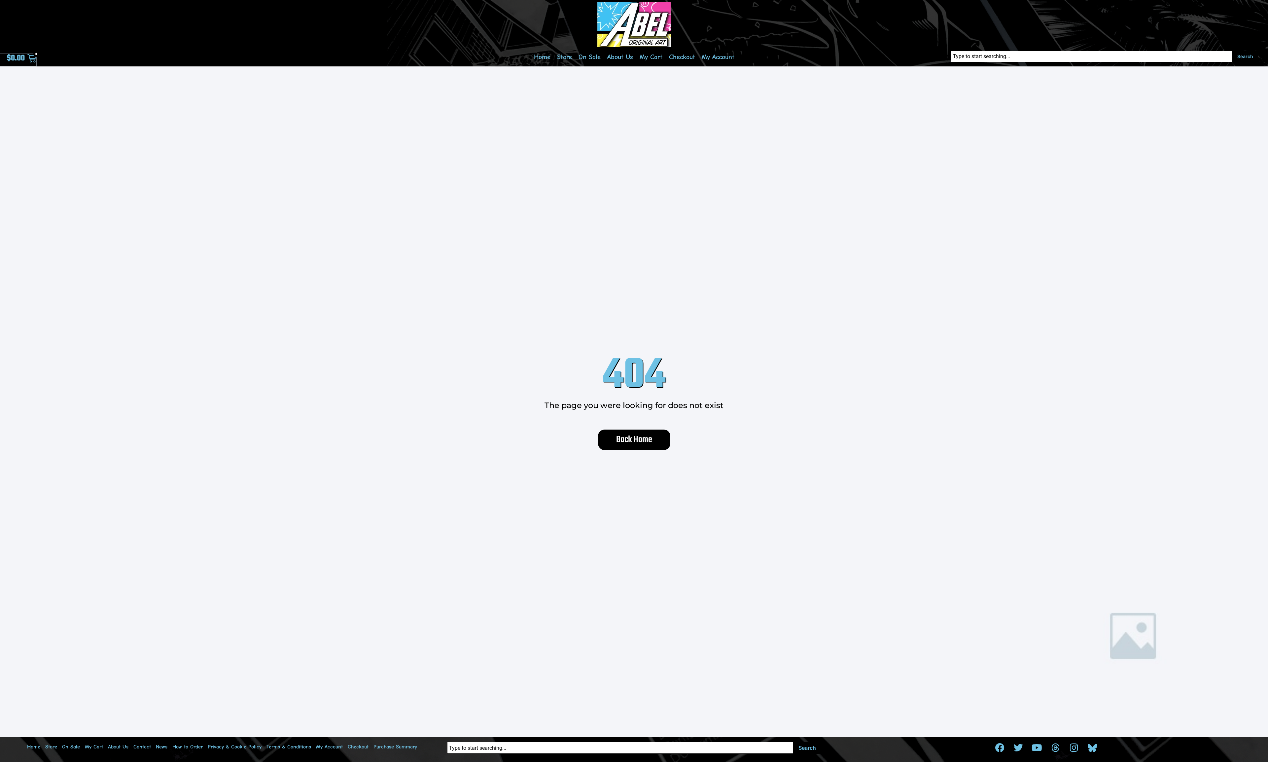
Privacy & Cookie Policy (235, 747)
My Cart (651, 57)
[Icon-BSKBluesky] (1092, 748)
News (161, 747)
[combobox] (1091, 56)
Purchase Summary (395, 747)
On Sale (590, 57)
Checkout (682, 57)
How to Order (187, 747)
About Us (620, 57)
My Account (718, 57)
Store (564, 57)
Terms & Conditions (288, 747)
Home (542, 57)
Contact (142, 747)
